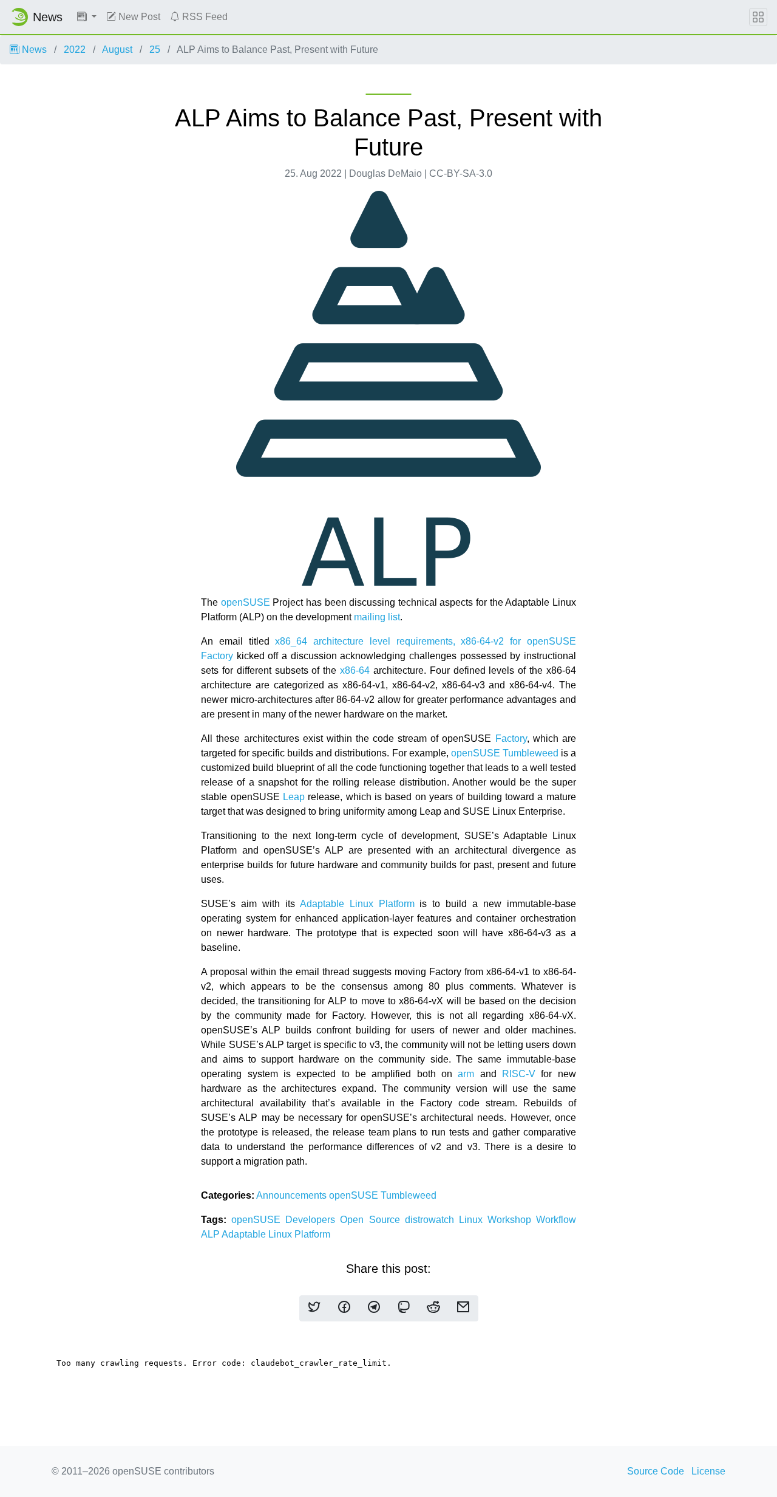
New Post (138, 17)
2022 (75, 49)
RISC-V (518, 1074)
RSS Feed (204, 17)
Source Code (655, 1471)
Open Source (372, 1219)
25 (154, 49)
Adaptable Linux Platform (357, 904)
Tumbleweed (408, 1195)
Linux (473, 1219)
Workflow (556, 1219)
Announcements (292, 1195)
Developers (312, 1219)
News (33, 49)
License (708, 1471)
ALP (211, 1234)
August (117, 49)
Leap (294, 797)
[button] (86, 17)
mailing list (377, 617)
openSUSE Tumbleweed (504, 753)
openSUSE (245, 602)
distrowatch (432, 1219)
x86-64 (355, 670)
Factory (511, 738)
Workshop (511, 1219)
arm (466, 1074)
